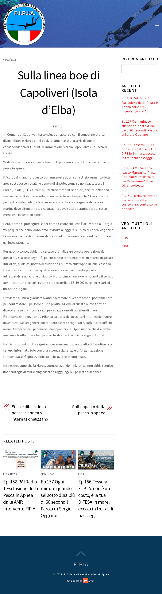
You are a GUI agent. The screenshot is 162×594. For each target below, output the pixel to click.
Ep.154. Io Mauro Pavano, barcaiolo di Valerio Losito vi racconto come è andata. (140, 202)
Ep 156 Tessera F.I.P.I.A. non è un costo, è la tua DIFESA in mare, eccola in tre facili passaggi (139, 151)
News (13, 474)
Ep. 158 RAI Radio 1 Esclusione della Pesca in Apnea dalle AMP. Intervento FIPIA (20, 495)
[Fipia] (24, 43)
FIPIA (56, 126)
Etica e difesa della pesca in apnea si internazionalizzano (30, 413)
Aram (91, 580)
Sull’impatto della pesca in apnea (88, 410)
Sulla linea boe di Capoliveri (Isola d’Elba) (59, 92)
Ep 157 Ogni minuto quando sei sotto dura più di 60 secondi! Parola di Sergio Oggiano (139, 128)
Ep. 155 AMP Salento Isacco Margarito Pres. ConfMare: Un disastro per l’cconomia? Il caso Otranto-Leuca (138, 176)
